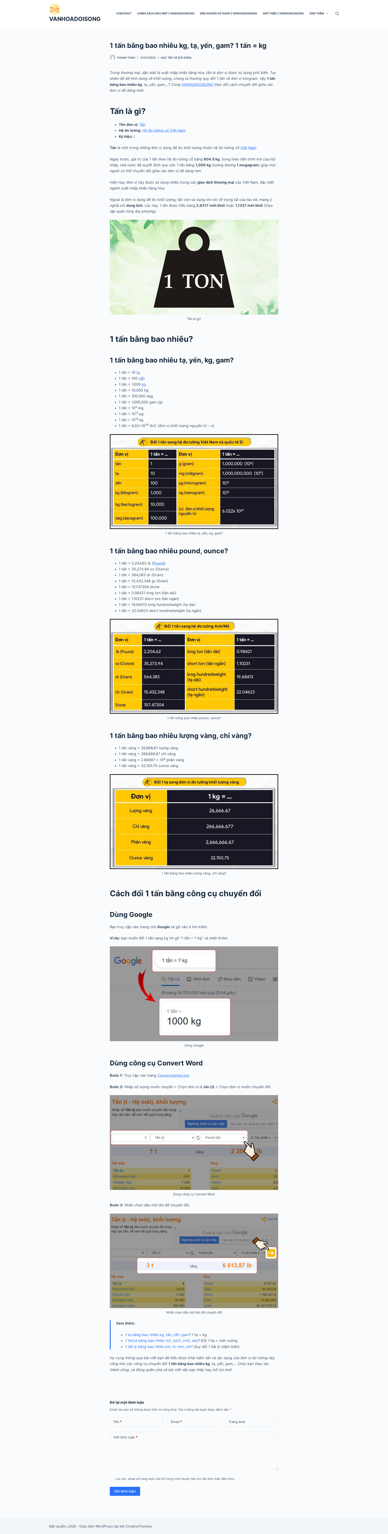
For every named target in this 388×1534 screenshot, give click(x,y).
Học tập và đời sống (176, 57)
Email (176, 1422)
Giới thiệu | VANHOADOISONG (283, 13)
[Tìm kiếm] (337, 13)
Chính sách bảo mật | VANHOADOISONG (165, 13)
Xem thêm (316, 13)
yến (142, 378)
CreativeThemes (139, 1526)
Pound (158, 563)
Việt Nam (248, 147)
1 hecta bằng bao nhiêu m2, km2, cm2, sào (161, 1340)
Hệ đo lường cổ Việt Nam (164, 130)
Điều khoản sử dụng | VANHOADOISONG (228, 13)
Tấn (142, 124)
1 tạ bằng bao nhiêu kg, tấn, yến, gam (157, 1334)
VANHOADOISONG (75, 19)
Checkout (124, 13)
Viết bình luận (125, 1437)
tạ (138, 372)
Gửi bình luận (125, 1491)
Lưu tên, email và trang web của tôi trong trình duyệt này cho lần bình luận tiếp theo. (175, 1479)
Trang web (236, 1422)
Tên (117, 1422)
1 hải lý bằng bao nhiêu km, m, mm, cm (158, 1346)
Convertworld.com (173, 1075)
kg (144, 384)
